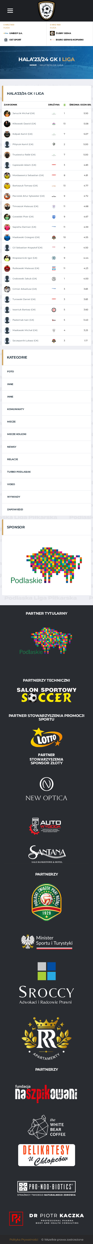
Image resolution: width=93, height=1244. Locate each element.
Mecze (11, 421)
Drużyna (54, 104)
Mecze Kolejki (16, 434)
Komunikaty (15, 409)
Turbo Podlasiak (19, 471)
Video (11, 484)
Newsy (11, 446)
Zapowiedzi (15, 509)
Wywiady (13, 496)
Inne (10, 384)
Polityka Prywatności (24, 1239)
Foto (10, 371)
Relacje (12, 459)
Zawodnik (10, 104)
